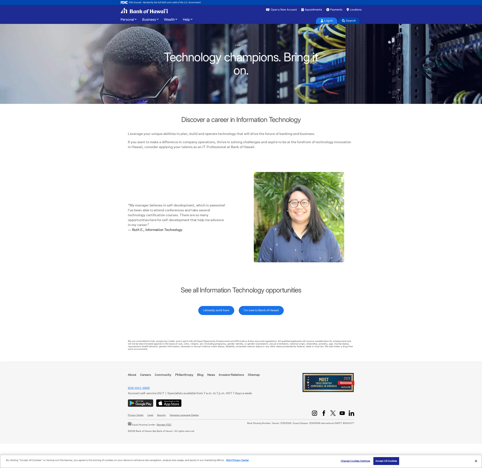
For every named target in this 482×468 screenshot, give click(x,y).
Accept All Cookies (386, 461)
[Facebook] (323, 413)
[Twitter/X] (333, 413)
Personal (127, 19)
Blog (200, 375)
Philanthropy (184, 375)
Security (161, 415)
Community (163, 375)
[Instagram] (314, 413)
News (211, 375)
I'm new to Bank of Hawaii (261, 310)
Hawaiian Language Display (184, 415)
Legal (150, 415)
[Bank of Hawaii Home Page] (144, 10)
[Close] (476, 461)
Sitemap (254, 375)
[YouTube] (342, 413)
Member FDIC (164, 424)
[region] (241, 461)
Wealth (169, 19)
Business (149, 19)
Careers (145, 375)
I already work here (216, 310)
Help (186, 19)
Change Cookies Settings (355, 461)
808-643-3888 (139, 388)
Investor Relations (231, 375)
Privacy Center (136, 415)
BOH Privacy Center (237, 460)
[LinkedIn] (351, 413)
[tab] (326, 21)
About (132, 375)
